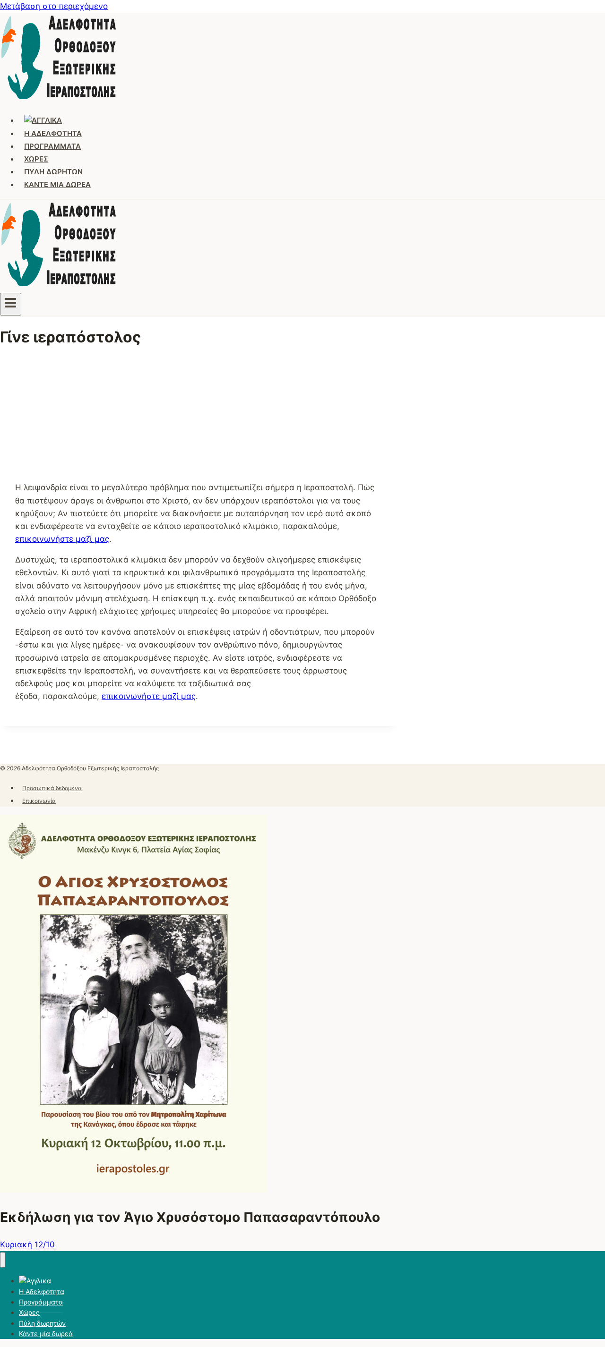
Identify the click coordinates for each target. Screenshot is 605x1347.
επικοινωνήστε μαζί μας (62, 539)
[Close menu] (2, 1260)
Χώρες (36, 158)
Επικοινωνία (39, 800)
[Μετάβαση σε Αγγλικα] (43, 120)
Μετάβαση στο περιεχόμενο (54, 6)
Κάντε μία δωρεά (57, 184)
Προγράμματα (52, 146)
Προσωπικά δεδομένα (52, 788)
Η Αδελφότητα (53, 133)
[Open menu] (10, 304)
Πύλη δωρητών (53, 171)
